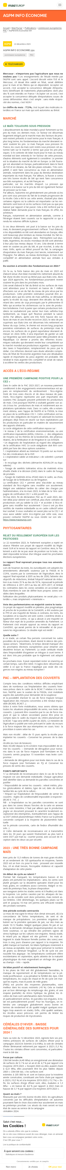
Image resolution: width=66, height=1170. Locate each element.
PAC (31, 55)
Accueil (6, 28)
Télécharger (15, 64)
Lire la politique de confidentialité (17, 1145)
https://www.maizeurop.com (17, 519)
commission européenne (15, 55)
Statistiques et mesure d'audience (20, 1154)
